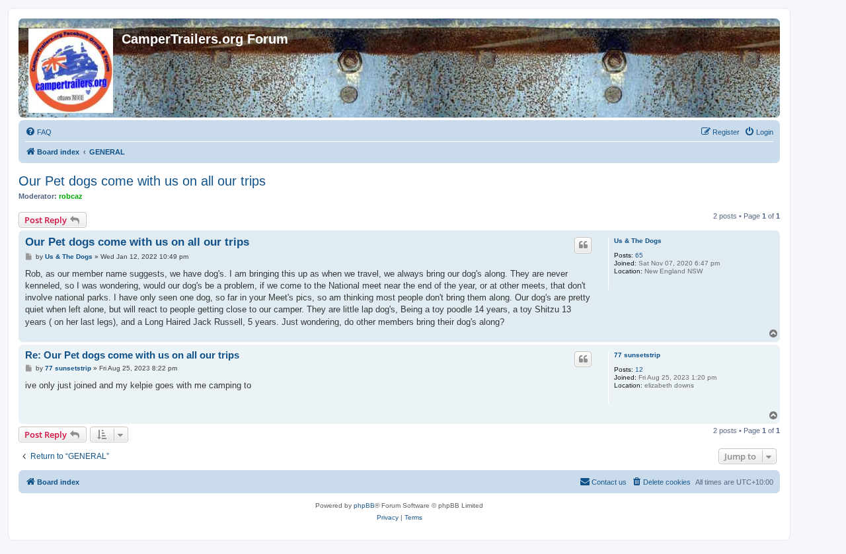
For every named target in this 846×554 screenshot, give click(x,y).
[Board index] (72, 68)
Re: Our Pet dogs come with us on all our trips (132, 355)
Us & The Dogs (638, 240)
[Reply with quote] (583, 245)
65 (639, 255)
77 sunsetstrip (637, 355)
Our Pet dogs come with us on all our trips (142, 181)
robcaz (71, 196)
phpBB (364, 505)
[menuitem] (38, 132)
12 (639, 369)
